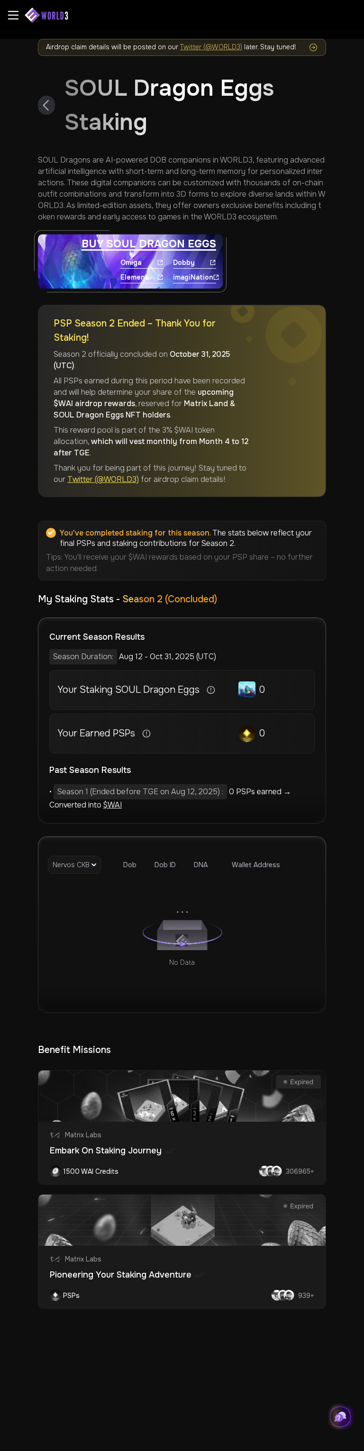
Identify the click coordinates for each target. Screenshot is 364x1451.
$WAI (112, 805)
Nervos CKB (71, 865)
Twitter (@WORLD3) (211, 47)
